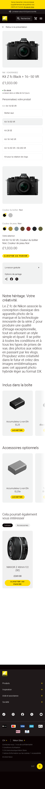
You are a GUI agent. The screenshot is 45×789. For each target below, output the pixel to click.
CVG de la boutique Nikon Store (15, 750)
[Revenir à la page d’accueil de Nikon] (4, 18)
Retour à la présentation (16, 27)
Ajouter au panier (15, 256)
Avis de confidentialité (24, 744)
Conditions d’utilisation (11, 747)
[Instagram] (13, 714)
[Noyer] (22, 229)
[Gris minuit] (34, 229)
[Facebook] (22, 714)
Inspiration (7, 689)
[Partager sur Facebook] (11, 278)
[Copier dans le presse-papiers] (6, 278)
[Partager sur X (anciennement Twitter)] (16, 278)
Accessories (22, 525)
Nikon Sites (18, 740)
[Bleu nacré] (16, 229)
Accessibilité (36, 753)
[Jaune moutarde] (10, 229)
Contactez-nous (8, 744)
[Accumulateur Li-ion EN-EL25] (17, 404)
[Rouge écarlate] (28, 229)
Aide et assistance (10, 695)
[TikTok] (3, 714)
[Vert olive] (40, 229)
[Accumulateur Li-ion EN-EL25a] (17, 468)
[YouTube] (41, 714)
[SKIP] (40, 766)
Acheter (17, 430)
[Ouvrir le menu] (41, 18)
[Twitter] (31, 714)
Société (5, 702)
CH (3, 740)
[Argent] (10, 215)
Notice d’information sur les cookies (16, 753)
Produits (6, 683)
